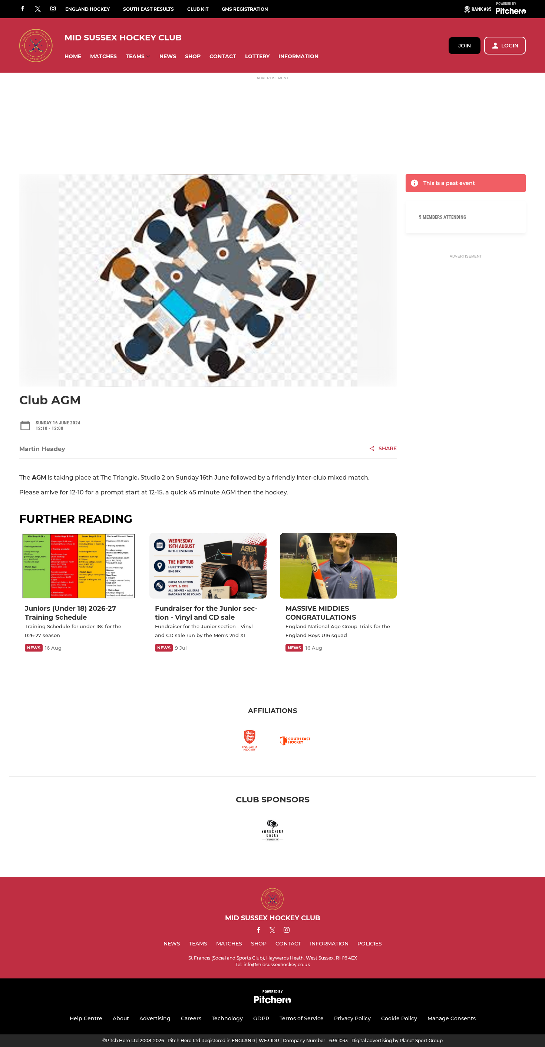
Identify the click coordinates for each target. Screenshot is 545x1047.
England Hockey (87, 9)
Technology (227, 1018)
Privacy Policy (352, 1018)
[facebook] (22, 9)
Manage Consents (451, 1018)
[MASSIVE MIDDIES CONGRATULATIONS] (338, 566)
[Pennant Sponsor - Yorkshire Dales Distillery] (272, 832)
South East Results (148, 9)
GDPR (261, 1018)
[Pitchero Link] (511, 12)
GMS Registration (245, 9)
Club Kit (197, 9)
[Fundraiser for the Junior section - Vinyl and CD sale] (207, 566)
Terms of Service (302, 1018)
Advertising (155, 1018)
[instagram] (53, 9)
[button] (73, 56)
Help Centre (86, 1018)
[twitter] (38, 9)
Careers (191, 1018)
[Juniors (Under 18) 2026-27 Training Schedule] (77, 566)
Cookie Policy (399, 1018)
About (121, 1018)
